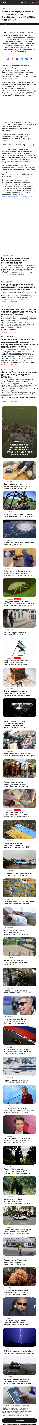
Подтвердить (19, 1420)
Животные (26, 24)
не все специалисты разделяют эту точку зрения (17, 197)
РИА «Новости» (10, 78)
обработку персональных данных (14, 1413)
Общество (5, 24)
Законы (19, 24)
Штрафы (13, 24)
